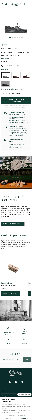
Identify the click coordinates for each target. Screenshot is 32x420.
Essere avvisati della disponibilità (16, 100)
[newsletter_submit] (27, 359)
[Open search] (6, 4)
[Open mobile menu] (2, 4)
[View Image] (16, 24)
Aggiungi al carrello (10, 293)
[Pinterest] (22, 382)
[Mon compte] (25, 4)
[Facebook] (10, 382)
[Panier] (29, 4)
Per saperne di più (6, 58)
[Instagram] (16, 382)
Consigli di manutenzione (12, 223)
